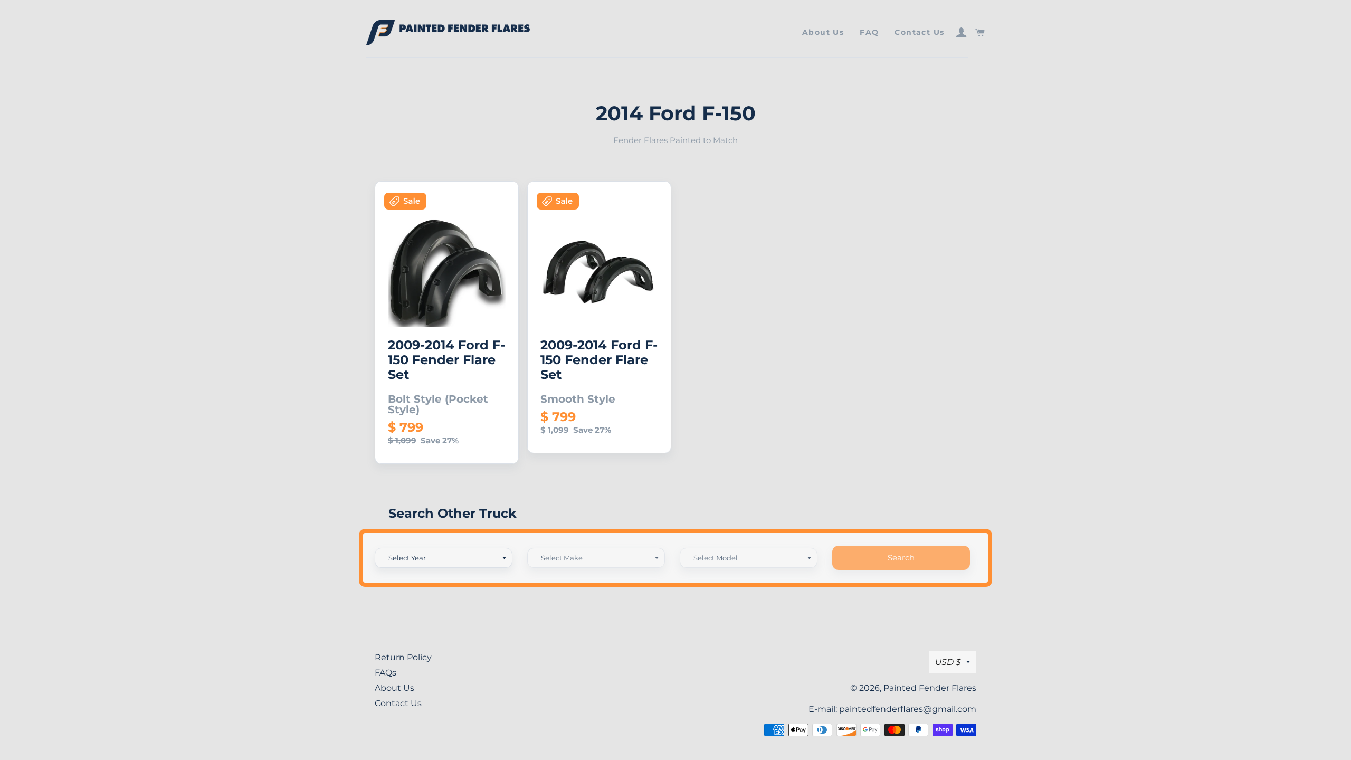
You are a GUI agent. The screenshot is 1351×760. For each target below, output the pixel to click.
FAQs (385, 673)
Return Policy (403, 657)
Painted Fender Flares (929, 688)
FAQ (869, 32)
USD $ (948, 662)
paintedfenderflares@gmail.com (907, 709)
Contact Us (919, 32)
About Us (823, 32)
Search (901, 558)
